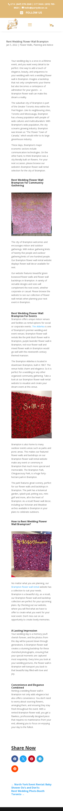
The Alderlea (38, 326)
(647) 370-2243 (23, 4)
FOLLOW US (34, 12)
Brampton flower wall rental (25, 586)
